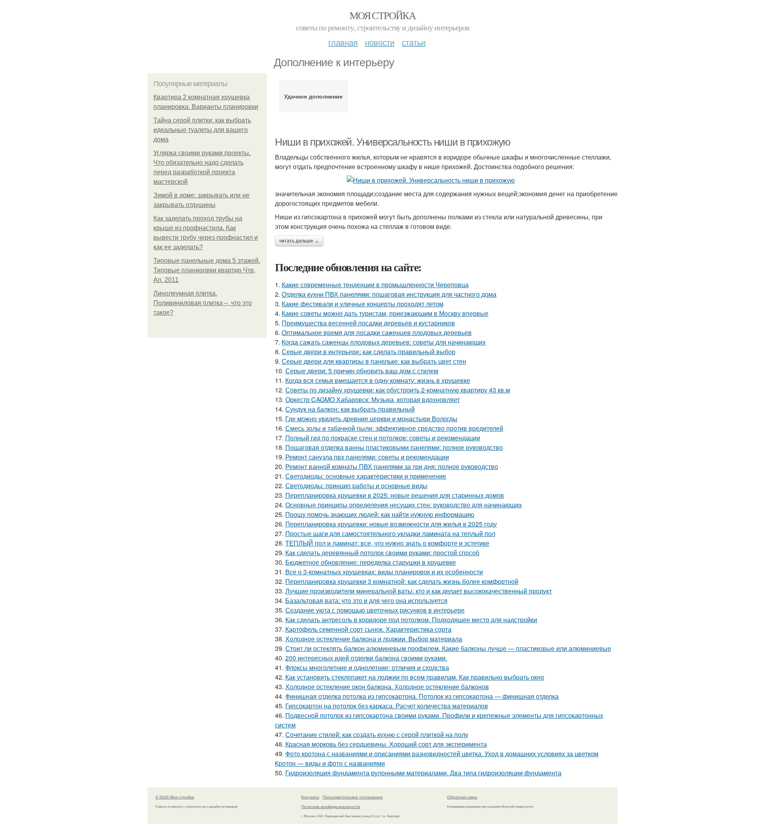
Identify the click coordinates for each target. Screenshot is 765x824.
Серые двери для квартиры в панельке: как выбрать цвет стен (374, 361)
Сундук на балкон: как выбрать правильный (350, 409)
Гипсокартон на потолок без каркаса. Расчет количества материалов (386, 705)
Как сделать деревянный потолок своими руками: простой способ (382, 552)
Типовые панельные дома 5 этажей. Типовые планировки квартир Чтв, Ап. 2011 (206, 270)
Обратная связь (462, 797)
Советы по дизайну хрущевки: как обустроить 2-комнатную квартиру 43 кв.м (397, 389)
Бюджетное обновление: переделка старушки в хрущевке (370, 562)
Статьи (414, 42)
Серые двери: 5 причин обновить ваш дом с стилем (361, 370)
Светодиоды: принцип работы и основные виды (356, 485)
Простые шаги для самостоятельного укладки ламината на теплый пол (390, 533)
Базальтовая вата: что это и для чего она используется (366, 600)
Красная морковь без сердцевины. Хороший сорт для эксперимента (386, 744)
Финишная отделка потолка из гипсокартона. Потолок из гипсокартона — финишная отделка (422, 696)
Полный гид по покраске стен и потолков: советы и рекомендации (382, 437)
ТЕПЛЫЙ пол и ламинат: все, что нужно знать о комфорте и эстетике (387, 543)
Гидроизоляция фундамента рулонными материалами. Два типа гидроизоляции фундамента (423, 772)
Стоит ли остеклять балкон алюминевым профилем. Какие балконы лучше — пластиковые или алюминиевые (448, 648)
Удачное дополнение (313, 96)
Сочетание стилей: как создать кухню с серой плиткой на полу (376, 734)
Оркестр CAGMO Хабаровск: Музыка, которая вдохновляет (372, 399)
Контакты (310, 797)
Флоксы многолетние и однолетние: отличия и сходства (367, 667)
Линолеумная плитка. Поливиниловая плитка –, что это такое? (202, 303)
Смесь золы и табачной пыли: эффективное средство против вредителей (394, 428)
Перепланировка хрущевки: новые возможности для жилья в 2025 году (391, 523)
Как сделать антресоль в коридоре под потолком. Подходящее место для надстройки (411, 619)
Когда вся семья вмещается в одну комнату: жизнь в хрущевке (377, 380)
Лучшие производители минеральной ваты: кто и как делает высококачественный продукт (418, 590)
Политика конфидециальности (330, 806)
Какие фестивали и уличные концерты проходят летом (362, 303)
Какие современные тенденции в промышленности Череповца (375, 284)
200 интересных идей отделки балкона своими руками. (366, 657)
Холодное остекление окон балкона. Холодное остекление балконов (387, 686)
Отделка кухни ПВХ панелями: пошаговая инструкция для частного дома (389, 294)
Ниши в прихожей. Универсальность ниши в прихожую (392, 142)
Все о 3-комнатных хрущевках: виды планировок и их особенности (384, 571)
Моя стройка (382, 15)
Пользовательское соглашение (353, 797)
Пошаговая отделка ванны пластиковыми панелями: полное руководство (394, 447)
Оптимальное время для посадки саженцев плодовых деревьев (377, 332)
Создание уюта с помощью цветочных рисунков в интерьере (375, 610)
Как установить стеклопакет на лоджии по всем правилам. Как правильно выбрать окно (414, 677)
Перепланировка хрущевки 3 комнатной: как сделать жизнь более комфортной (401, 581)
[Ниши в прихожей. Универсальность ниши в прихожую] (446, 180)
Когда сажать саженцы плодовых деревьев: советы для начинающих (384, 342)
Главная (343, 42)
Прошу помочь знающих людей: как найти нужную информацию (379, 514)
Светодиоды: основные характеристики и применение (365, 476)
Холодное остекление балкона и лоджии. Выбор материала (373, 638)
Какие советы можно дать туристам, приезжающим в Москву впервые (385, 313)
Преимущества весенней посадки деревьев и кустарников (368, 322)
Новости (379, 42)
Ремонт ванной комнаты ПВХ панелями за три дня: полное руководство (391, 466)
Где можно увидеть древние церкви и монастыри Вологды (371, 418)
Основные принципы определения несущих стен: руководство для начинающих (403, 504)
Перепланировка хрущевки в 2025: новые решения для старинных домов (394, 495)
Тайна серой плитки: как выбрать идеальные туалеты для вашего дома (202, 130)
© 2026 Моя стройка (174, 797)
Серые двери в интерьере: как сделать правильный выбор (368, 351)
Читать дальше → (299, 241)
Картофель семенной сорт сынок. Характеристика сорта (368, 629)
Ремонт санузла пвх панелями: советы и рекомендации (367, 456)
